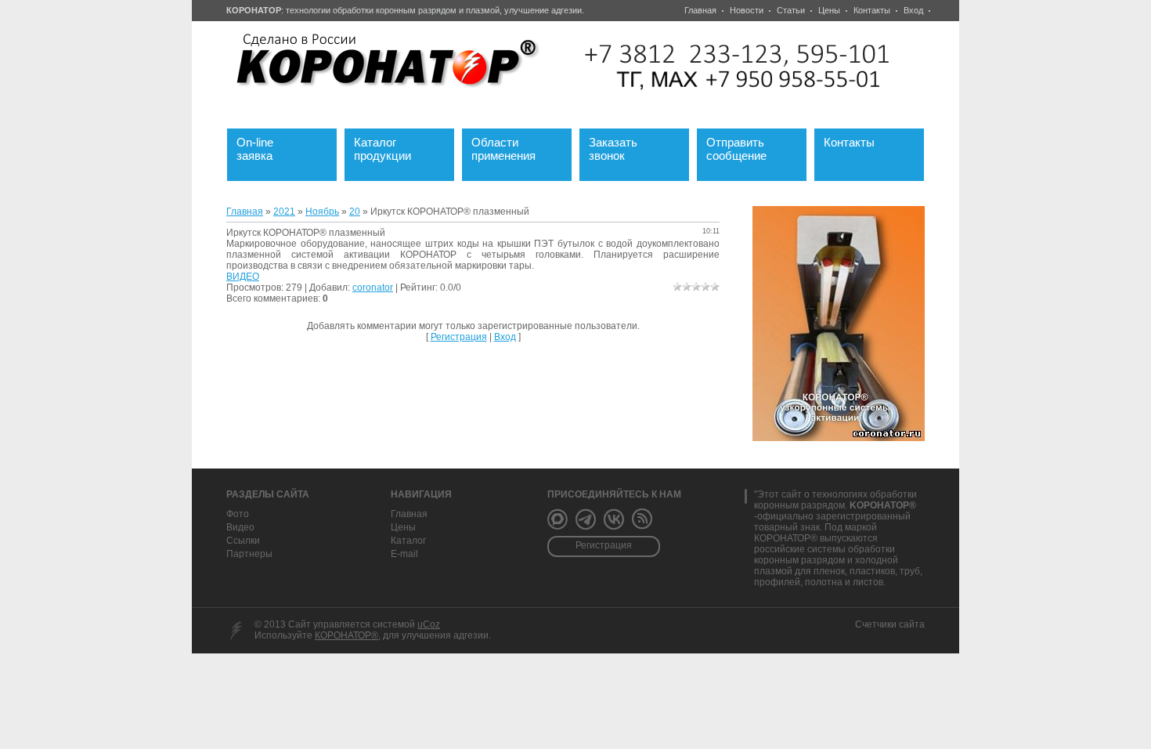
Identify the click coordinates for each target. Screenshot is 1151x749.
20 (354, 211)
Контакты (871, 10)
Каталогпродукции (394, 147)
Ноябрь (322, 211)
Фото (237, 513)
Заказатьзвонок (622, 147)
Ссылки (243, 540)
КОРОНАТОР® (346, 635)
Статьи (791, 10)
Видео (240, 527)
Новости (746, 10)
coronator (372, 287)
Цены (829, 10)
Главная (700, 10)
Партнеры (249, 553)
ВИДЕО (242, 276)
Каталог (408, 540)
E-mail (404, 553)
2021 (284, 211)
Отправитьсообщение (745, 147)
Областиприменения (512, 147)
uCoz (428, 624)
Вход (913, 10)
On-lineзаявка (264, 147)
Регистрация (459, 336)
